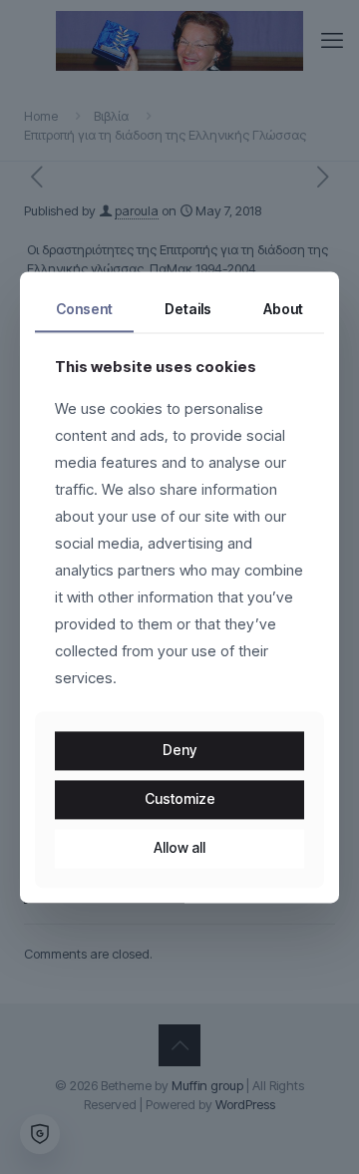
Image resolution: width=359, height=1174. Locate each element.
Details (188, 308)
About (283, 308)
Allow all (179, 847)
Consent (84, 308)
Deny (179, 750)
